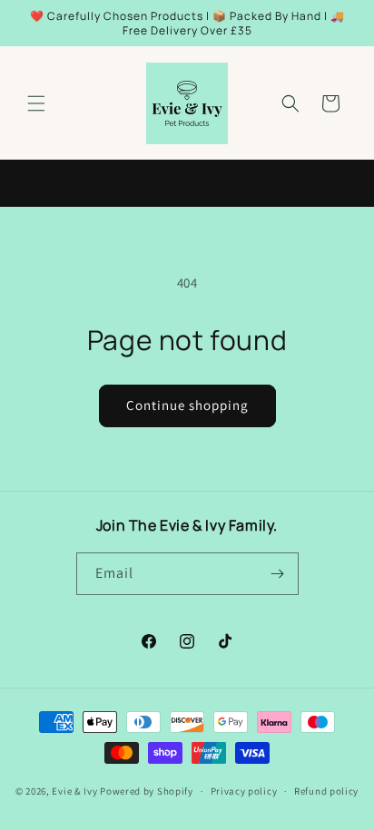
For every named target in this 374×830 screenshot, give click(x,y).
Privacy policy (244, 791)
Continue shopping (187, 405)
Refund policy (326, 791)
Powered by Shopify (146, 791)
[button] (36, 103)
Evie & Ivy (74, 791)
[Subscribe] (278, 573)
